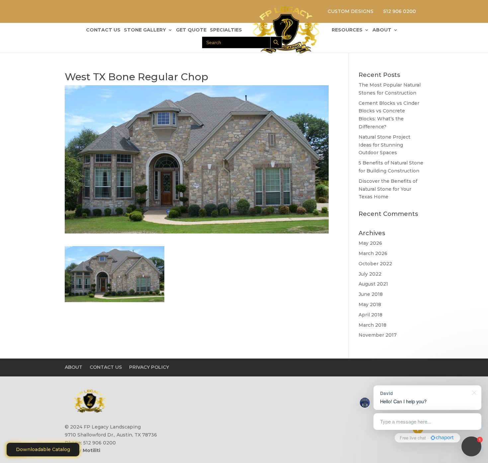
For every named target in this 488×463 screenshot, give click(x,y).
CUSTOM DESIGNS (350, 11)
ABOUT (381, 30)
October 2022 (375, 264)
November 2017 (378, 335)
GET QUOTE (191, 30)
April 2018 (370, 315)
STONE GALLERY (145, 30)
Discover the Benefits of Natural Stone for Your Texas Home (388, 189)
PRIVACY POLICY (149, 367)
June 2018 (371, 294)
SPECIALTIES (226, 30)
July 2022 (370, 274)
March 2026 (373, 253)
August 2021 (373, 284)
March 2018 (372, 325)
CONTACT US (103, 30)
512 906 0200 (399, 11)
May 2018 (370, 304)
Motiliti (91, 450)
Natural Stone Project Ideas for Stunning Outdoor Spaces (384, 145)
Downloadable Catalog (43, 449)
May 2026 (370, 243)
